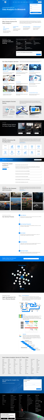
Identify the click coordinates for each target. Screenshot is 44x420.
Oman (25, 365)
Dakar (20, 367)
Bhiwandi (20, 359)
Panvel (9, 361)
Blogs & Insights (4, 400)
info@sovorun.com (4, 0)
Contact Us (36, 396)
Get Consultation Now (35, 12)
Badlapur (15, 359)
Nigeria (37, 372)
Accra (37, 366)
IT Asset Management (29, 403)
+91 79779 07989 (40, 0)
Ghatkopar (26, 359)
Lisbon (14, 371)
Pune (31, 361)
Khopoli (9, 360)
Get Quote (20, 133)
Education (20, 404)
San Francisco (38, 367)
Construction (20, 408)
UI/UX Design (12, 403)
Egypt (20, 372)
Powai (26, 361)
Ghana (31, 372)
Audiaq (28, 396)
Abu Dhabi (38, 365)
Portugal (15, 373)
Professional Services (21, 412)
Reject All (11, 418)
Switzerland (32, 373)
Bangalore (3, 365)
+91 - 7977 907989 (38, 404)
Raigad (37, 361)
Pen (19, 361)
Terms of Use (36, 399)
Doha (3, 366)
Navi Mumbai (38, 360)
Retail (19, 403)
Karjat (37, 359)
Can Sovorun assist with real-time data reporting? (21, 176)
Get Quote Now (39, 54)
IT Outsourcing (12, 410)
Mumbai (20, 360)
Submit (40, 258)
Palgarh (3, 361)
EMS (27, 408)
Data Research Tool (29, 399)
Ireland (3, 373)
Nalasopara (26, 360)
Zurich (20, 371)
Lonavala (15, 360)
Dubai (31, 365)
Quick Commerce (21, 416)
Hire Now (28, 133)
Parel (14, 361)
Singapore (3, 372)
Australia (15, 372)
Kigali (3, 367)
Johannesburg (26, 366)
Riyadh (9, 365)
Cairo (31, 366)
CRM (27, 409)
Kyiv (37, 371)
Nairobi (14, 366)
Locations (3, 404)
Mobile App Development (13, 399)
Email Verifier (28, 404)
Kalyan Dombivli (33, 359)
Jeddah (14, 365)
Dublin (26, 371)
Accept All (4, 418)
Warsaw (9, 371)
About (3, 396)
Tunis (14, 367)
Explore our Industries (22, 142)
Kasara (3, 360)
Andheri (9, 359)
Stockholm (3, 371)
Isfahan (32, 367)
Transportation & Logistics (22, 413)
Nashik (31, 360)
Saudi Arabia (26, 373)
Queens (20, 373)
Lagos (8, 366)
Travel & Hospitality (21, 409)
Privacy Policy (8, 416)
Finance (20, 399)
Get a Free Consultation (37, 159)
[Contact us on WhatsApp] (38, 417)
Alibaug (3, 359)
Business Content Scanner (30, 400)
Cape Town (20, 366)
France (26, 372)
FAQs (2, 403)
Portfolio (3, 399)
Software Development (13, 396)
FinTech (20, 400)
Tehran (26, 367)
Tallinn (31, 371)
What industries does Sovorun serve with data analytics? (22, 173)
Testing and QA (12, 400)
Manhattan (9, 373)
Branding (12, 404)
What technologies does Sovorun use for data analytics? (22, 179)
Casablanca (9, 367)
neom (20, 365)
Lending (20, 396)
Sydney (9, 372)
